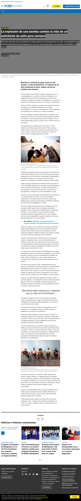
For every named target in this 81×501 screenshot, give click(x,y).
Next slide (78, 433)
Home (2, 11)
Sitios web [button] (48, 6)
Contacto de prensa (68, 476)
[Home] (9, 6)
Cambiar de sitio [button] (18, 1)
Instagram (33, 474)
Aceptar (74, 496)
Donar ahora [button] (7, 477)
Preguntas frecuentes (68, 471)
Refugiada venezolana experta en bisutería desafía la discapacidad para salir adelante (41, 222)
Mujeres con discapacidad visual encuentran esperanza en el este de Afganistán (71, 449)
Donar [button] (57, 6)
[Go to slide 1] (40, 460)
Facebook (30, 474)
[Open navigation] (2, 6)
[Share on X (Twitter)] (38, 419)
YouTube (37, 474)
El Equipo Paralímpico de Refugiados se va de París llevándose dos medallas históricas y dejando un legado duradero (10, 450)
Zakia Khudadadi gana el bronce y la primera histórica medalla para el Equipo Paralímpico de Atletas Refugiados (30, 449)
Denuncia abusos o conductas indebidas (68, 480)
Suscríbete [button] (46, 487)
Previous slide (3, 433)
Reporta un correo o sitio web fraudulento (69, 484)
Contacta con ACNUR (68, 474)
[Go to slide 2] (41, 460)
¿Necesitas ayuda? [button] (72, 6)
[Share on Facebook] (42, 419)
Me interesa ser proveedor (70, 487)
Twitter (22, 474)
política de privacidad (43, 497)
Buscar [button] (44, 6)
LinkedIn (26, 474)
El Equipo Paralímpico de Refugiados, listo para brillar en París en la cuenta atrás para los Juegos (50, 449)
